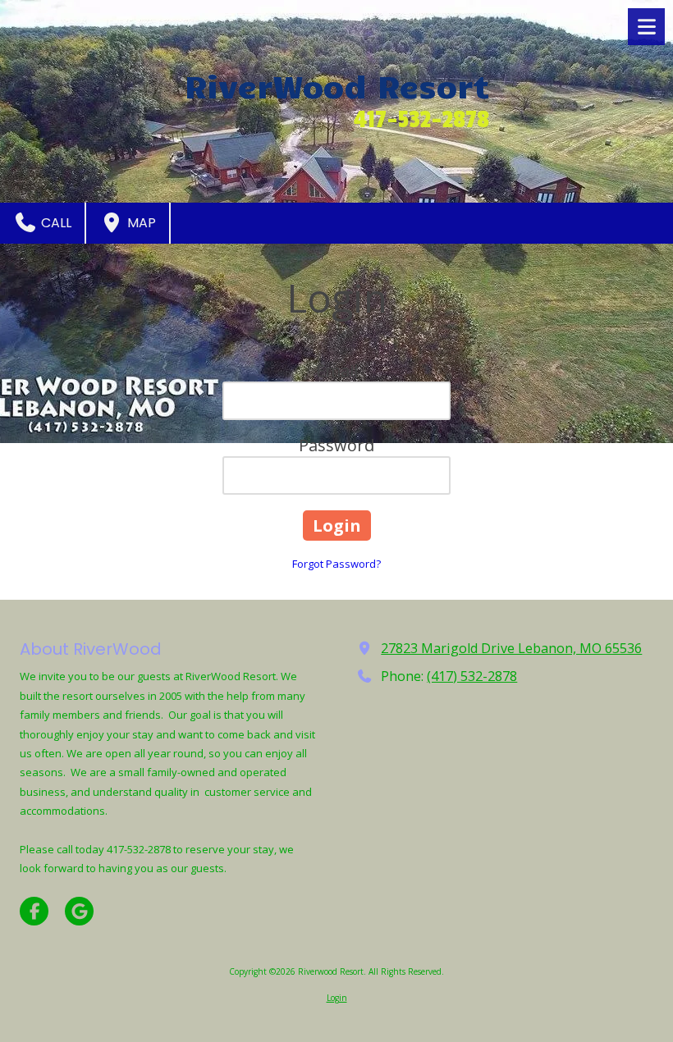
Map (140, 222)
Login (337, 997)
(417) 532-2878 (472, 676)
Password (336, 445)
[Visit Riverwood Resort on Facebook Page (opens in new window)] (34, 911)
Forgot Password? (336, 563)
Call (54, 222)
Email (337, 370)
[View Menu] (646, 26)
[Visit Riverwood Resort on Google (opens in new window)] (79, 911)
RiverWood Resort (337, 85)
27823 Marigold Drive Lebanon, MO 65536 (511, 648)
